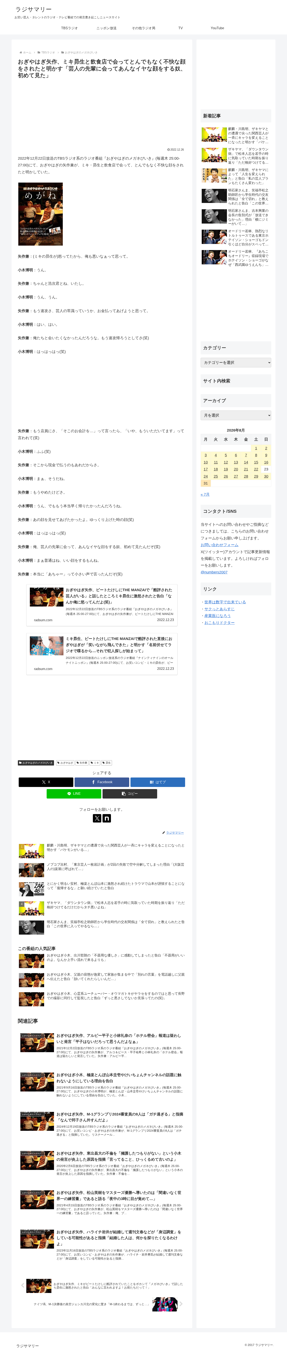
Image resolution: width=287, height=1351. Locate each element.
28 (246, 476)
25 (216, 476)
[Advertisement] (102, 111)
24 (206, 476)
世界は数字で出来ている (225, 602)
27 (236, 476)
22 (256, 469)
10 (206, 462)
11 (216, 462)
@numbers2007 (214, 572)
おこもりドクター (219, 623)
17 (206, 469)
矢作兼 (83, 762)
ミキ (96, 762)
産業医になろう (217, 616)
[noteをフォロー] (107, 818)
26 (226, 476)
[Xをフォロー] (97, 818)
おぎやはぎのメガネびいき (37, 762)
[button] (130, 794)
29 (256, 476)
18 (216, 469)
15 (256, 462)
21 (246, 469)
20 (236, 469)
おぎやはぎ (67, 762)
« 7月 (205, 494)
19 (226, 469)
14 (246, 462)
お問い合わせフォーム (219, 545)
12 (226, 462)
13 (236, 462)
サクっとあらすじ (219, 609)
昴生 (108, 762)
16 (266, 462)
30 (266, 476)
